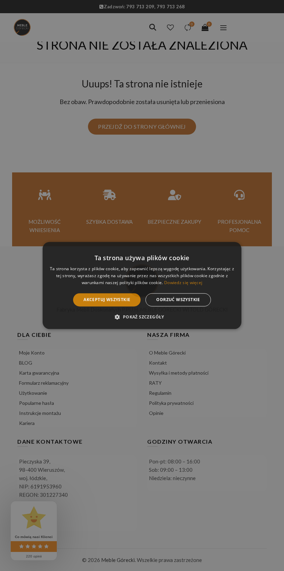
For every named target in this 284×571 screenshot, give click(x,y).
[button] (142, 317)
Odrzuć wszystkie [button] (178, 299)
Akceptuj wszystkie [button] (106, 299)
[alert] (142, 285)
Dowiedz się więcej (183, 283)
